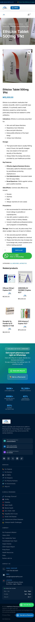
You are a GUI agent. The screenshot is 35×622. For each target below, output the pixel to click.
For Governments (8, 483)
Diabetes (6, 502)
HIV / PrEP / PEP (8, 511)
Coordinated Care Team (9, 541)
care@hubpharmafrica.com (14, 576)
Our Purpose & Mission (9, 532)
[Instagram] (8, 458)
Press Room (6, 549)
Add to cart (19, 250)
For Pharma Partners (10, 480)
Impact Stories (6, 544)
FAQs (4, 555)
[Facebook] (4, 458)
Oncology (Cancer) (9, 496)
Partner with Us (7, 558)
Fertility (5, 499)
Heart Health (7, 505)
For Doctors (7, 472)
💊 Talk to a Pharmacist (17, 377)
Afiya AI (6, 486)
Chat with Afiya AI (19, 371)
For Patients (7, 469)
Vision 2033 (6, 535)
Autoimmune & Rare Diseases (12, 519)
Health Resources (7, 552)
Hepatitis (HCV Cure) (10, 514)
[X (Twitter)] (13, 458)
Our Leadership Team (9, 538)
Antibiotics (23, 263)
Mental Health (7, 508)
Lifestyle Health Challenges (12, 522)
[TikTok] (21, 458)
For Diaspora (7, 478)
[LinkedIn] (17, 458)
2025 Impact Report (8, 546)
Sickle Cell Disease (9, 516)
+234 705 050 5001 (12, 570)
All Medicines (14, 263)
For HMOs (6, 475)
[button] (29, 52)
